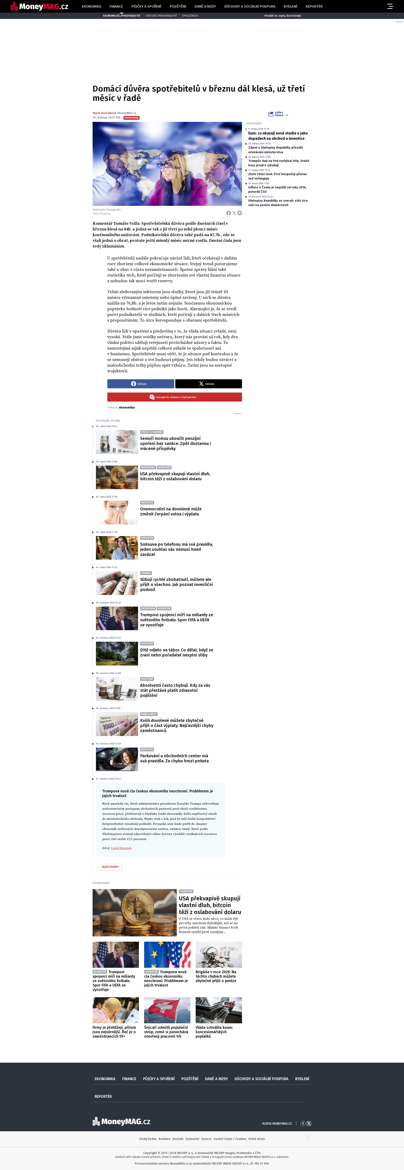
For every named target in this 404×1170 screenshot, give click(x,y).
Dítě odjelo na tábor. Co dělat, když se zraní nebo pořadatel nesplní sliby (176, 652)
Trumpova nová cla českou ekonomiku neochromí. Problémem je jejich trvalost (166, 979)
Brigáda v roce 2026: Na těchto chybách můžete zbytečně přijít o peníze (216, 976)
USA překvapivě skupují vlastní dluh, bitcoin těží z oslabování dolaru (175, 476)
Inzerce (206, 1139)
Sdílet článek (279, 114)
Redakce (164, 1139)
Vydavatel (192, 1139)
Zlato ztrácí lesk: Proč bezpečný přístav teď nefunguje (277, 176)
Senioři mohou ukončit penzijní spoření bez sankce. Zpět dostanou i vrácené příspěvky (175, 443)
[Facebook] (228, 213)
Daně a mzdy (205, 6)
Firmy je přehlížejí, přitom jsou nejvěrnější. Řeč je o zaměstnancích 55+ (114, 1032)
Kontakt (178, 1139)
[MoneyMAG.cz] (39, 6)
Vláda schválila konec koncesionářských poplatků (214, 1032)
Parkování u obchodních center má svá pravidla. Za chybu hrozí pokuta (174, 758)
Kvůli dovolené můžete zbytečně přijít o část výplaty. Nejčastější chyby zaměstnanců (176, 725)
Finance (116, 6)
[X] (234, 213)
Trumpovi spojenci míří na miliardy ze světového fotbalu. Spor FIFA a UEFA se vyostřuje (176, 619)
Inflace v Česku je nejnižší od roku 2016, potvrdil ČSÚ (277, 189)
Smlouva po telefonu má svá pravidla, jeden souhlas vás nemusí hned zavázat (176, 549)
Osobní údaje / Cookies (230, 1139)
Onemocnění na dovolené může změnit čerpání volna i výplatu (171, 511)
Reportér (314, 6)
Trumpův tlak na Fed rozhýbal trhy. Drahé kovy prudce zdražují (278, 163)
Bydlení (290, 6)
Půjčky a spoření (146, 6)
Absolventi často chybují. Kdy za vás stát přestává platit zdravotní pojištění (175, 690)
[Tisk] (239, 213)
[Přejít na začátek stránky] (307, 1139)
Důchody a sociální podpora (249, 6)
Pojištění (178, 6)
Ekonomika (91, 6)
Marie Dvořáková (104, 113)
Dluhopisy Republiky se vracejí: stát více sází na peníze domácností (278, 203)
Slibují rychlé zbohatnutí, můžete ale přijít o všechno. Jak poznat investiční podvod (176, 584)
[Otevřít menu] (389, 6)
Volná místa (256, 1139)
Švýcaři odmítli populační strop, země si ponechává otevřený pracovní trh (166, 1032)
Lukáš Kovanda (121, 848)
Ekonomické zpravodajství (121, 15)
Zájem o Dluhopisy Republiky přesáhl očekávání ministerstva (275, 150)
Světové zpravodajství (161, 15)
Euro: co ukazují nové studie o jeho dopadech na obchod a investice (278, 136)
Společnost (190, 15)
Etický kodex (148, 1139)
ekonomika (127, 407)
